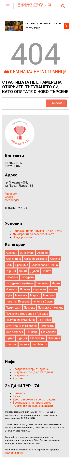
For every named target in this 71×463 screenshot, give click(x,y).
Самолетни (47, 325)
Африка (55, 258)
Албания (43, 252)
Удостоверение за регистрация (34, 399)
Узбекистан (37, 338)
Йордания (39, 289)
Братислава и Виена (44, 265)
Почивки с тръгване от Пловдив (27, 313)
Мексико (49, 295)
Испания (11, 289)
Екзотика (12, 277)
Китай (53, 289)
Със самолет (14, 332)
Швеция (11, 344)
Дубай (34, 271)
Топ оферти (48, 332)
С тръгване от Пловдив (21, 325)
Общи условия (22, 237)
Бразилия (21, 265)
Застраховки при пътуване (31, 369)
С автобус (44, 319)
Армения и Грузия (35, 258)
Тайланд (32, 332)
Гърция (11, 271)
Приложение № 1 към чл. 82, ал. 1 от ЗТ (38, 230)
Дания (23, 271)
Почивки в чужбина (50, 307)
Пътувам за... (21, 375)
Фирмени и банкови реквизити (33, 405)
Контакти (19, 393)
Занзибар (42, 283)
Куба (9, 295)
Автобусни (27, 252)
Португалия (13, 307)
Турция (22, 338)
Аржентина (13, 258)
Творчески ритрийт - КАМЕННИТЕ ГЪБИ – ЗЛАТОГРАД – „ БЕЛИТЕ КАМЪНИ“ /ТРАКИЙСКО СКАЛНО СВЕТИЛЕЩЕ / (44, 21)
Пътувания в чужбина (20, 319)
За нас (17, 396)
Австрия (11, 252)
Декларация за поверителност (33, 234)
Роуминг (18, 378)
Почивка (29, 307)
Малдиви (21, 295)
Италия (25, 289)
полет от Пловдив (18, 301)
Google (9, 196)
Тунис (10, 338)
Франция (54, 338)
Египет (46, 271)
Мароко (35, 295)
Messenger (12, 200)
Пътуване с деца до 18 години (33, 372)
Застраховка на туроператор (32, 402)
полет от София (43, 301)
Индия (56, 283)
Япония (24, 344)
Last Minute (39, 344)
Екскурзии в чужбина (20, 283)
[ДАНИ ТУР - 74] (34, 5)
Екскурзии (27, 277)
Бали (9, 265)
